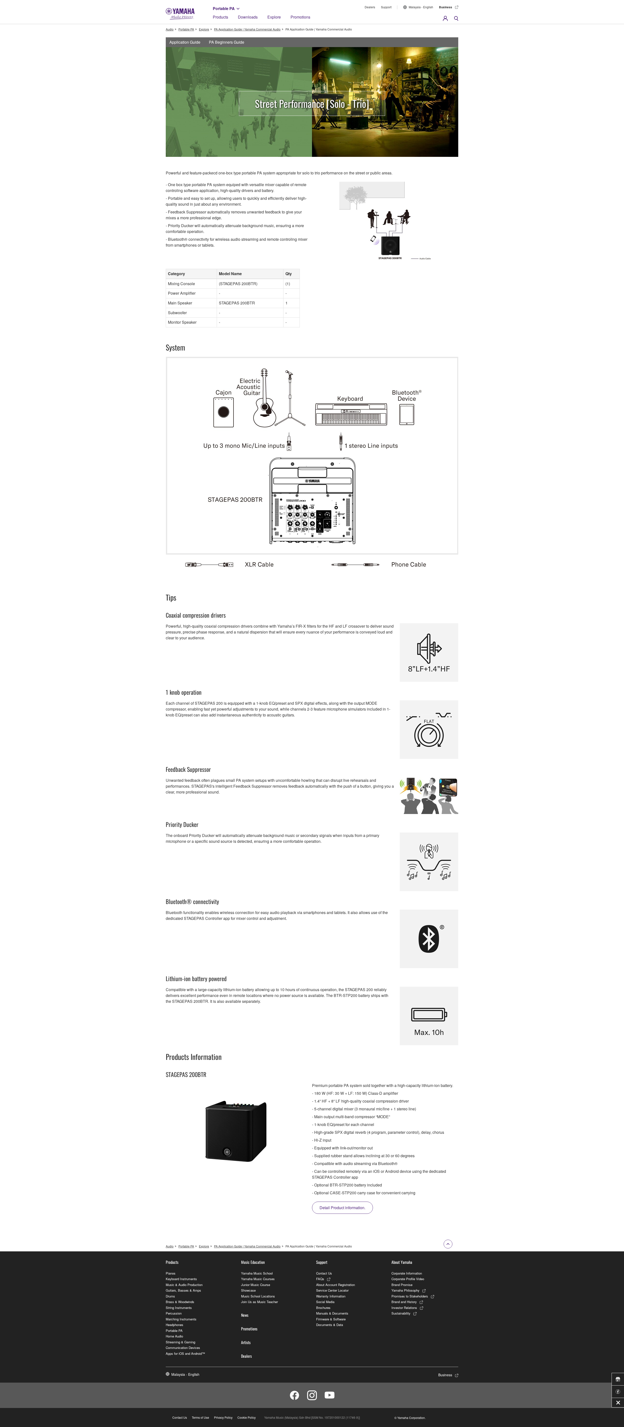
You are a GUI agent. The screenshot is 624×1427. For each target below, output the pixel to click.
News (244, 1315)
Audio (170, 29)
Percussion (174, 1313)
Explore (274, 17)
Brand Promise (401, 1284)
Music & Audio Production (184, 1284)
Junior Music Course (255, 1284)
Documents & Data (329, 1324)
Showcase (248, 1290)
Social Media (325, 1301)
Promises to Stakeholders (409, 1296)
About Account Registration (335, 1284)
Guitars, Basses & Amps (183, 1290)
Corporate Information (406, 1273)
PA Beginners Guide (226, 42)
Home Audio (174, 1336)
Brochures (323, 1307)
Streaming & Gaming (180, 1342)
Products (220, 17)
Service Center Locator (332, 1290)
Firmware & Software (331, 1319)
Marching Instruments (181, 1319)
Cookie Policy (246, 1417)
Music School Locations (258, 1296)
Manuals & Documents (332, 1313)
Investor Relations (404, 1307)
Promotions (300, 17)
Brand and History (404, 1301)
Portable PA (224, 8)
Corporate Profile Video (407, 1278)
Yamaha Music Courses (258, 1278)
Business (445, 7)
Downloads (248, 17)
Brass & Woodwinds (180, 1301)
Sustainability (400, 1313)
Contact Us (324, 1273)
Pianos (171, 1273)
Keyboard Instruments (181, 1278)
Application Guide (184, 42)
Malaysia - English (421, 7)
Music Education (253, 1262)
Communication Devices (183, 1347)
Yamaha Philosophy (405, 1290)
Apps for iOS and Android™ (185, 1353)
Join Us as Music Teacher (259, 1301)
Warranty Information (330, 1296)
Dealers (370, 7)
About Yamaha (401, 1262)
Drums (170, 1296)
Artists (246, 1342)
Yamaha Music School (257, 1273)
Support (386, 7)
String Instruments (179, 1307)
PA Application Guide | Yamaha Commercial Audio (247, 29)
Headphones (174, 1324)
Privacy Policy (223, 1417)
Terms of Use (200, 1417)
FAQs (320, 1278)
